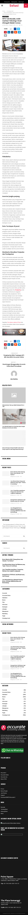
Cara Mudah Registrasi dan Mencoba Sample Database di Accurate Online (13, 427)
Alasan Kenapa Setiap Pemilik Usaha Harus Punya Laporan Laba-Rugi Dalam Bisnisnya (13, 448)
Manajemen (5, 611)
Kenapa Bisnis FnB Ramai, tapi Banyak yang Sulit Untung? (17, 500)
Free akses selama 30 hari (14, 322)
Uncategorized (5, 16)
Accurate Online (6, 595)
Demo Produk (4, 791)
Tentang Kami (7, 1)
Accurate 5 (3, 772)
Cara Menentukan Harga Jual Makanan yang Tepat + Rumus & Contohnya (18, 482)
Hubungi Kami (14, 1)
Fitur (3, 602)
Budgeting (18, 290)
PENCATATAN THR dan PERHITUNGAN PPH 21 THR (13, 405)
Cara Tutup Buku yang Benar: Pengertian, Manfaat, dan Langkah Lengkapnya (17, 492)
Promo (2, 789)
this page (23, 527)
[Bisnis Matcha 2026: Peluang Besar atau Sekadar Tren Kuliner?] (6, 473)
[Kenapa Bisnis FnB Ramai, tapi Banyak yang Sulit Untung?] (6, 501)
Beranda (3, 807)
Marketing (4, 613)
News (2, 813)
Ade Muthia (6, 25)
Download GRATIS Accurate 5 (8, 797)
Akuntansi (4, 597)
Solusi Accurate (14, 7)
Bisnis (4, 600)
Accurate (4, 593)
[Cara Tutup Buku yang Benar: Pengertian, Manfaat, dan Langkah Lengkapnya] (6, 492)
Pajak (3, 616)
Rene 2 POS (4, 779)
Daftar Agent (21, 1)
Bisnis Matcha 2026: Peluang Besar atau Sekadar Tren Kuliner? (17, 473)
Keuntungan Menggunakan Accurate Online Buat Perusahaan (14, 365)
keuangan (4, 606)
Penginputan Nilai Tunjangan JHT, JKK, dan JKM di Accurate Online (14, 356)
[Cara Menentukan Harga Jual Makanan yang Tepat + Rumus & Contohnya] (6, 482)
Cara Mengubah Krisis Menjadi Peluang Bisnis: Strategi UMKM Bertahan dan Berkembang (18, 510)
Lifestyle (4, 609)
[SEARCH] (24, 536)
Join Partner (4, 793)
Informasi (4, 604)
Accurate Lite (4, 777)
